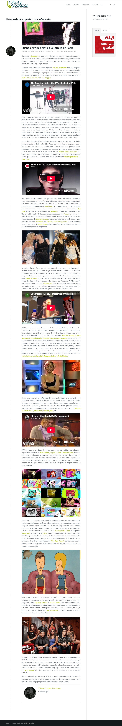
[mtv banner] (51, 33)
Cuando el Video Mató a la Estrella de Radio (48, 48)
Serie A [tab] (96, 30)
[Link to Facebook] (110, 4)
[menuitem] (68, 4)
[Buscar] (101, 4)
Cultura (50, 51)
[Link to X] (114, 4)
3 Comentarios (39, 51)
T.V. (54, 51)
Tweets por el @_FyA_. (100, 19)
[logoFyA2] (17, 4)
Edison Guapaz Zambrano (68, 51)
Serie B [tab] (105, 30)
